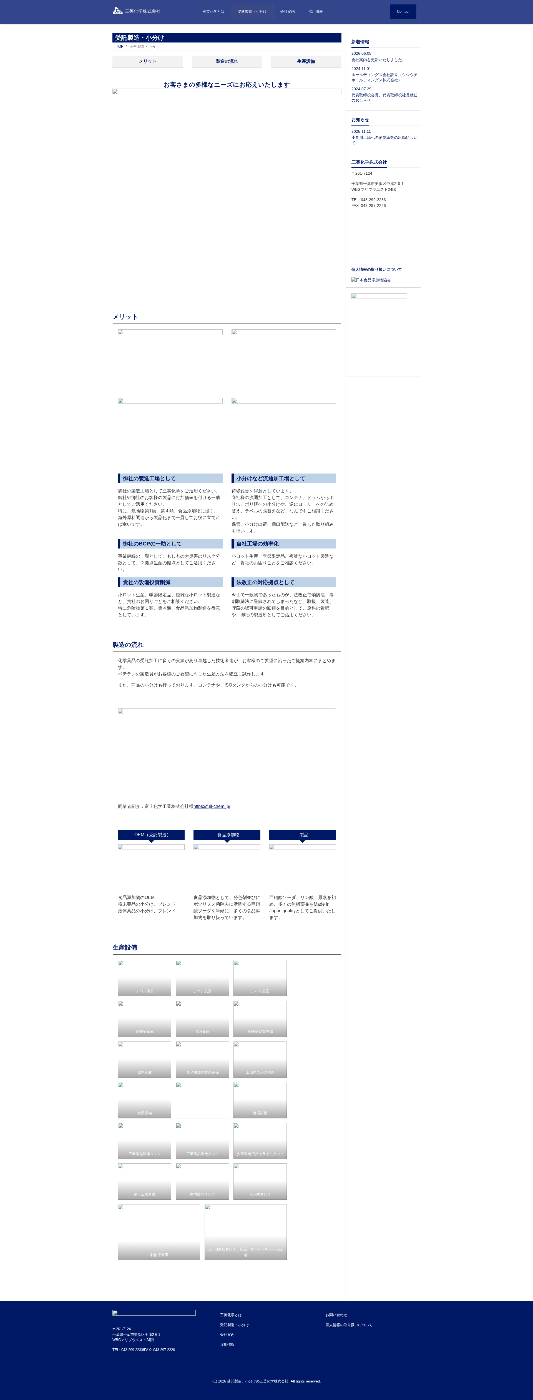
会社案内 (287, 11)
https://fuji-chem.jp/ (211, 806)
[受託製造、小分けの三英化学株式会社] (139, 9)
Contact (403, 11)
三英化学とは (213, 11)
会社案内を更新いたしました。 (378, 59)
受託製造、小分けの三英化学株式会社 (257, 1381)
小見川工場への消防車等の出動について (384, 140)
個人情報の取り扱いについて (349, 1325)
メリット (148, 61)
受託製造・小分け (252, 11)
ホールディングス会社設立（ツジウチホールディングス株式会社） (384, 77)
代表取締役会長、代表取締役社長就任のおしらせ (384, 97)
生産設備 (306, 61)
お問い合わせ (336, 1315)
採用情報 (315, 11)
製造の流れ (227, 61)
